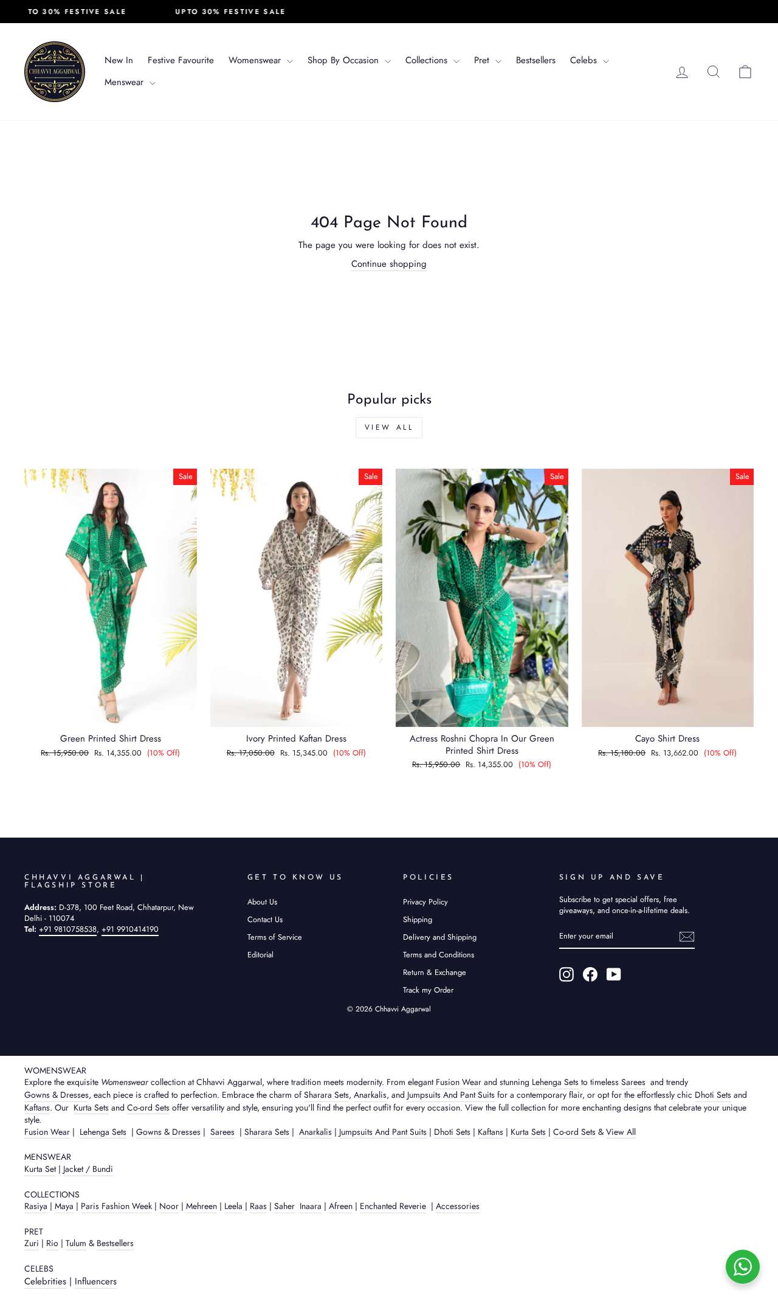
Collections (427, 60)
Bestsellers (536, 60)
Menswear (125, 82)
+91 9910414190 (130, 929)
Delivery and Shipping (440, 937)
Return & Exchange (434, 972)
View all (389, 427)
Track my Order (428, 990)
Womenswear (256, 60)
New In (119, 60)
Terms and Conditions (438, 954)
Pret (483, 60)
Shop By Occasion (345, 60)
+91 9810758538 (68, 929)
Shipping (417, 919)
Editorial (260, 954)
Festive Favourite (181, 60)
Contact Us (265, 919)
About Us (262, 902)
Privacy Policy (425, 902)
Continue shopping (389, 264)
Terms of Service (274, 937)
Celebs (585, 60)
